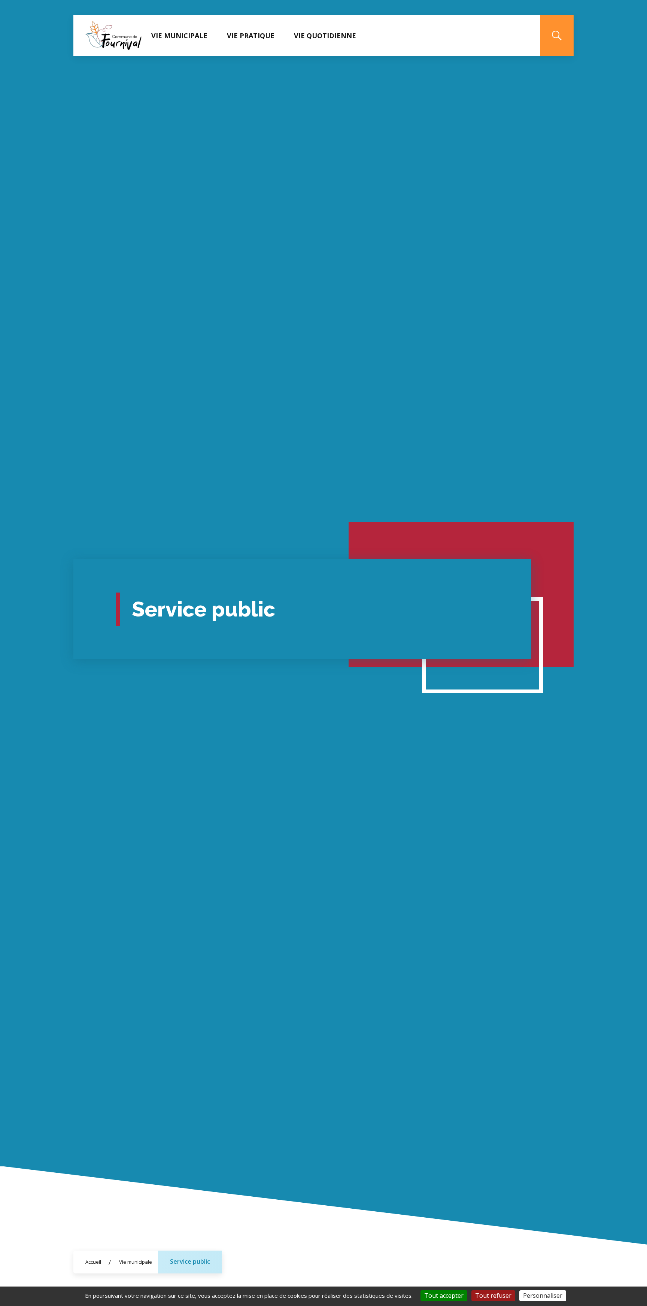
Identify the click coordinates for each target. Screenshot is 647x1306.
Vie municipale (179, 35)
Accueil (93, 1261)
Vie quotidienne (325, 35)
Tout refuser (493, 1295)
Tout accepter (444, 1295)
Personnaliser (542, 1295)
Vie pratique (250, 35)
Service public (190, 1261)
